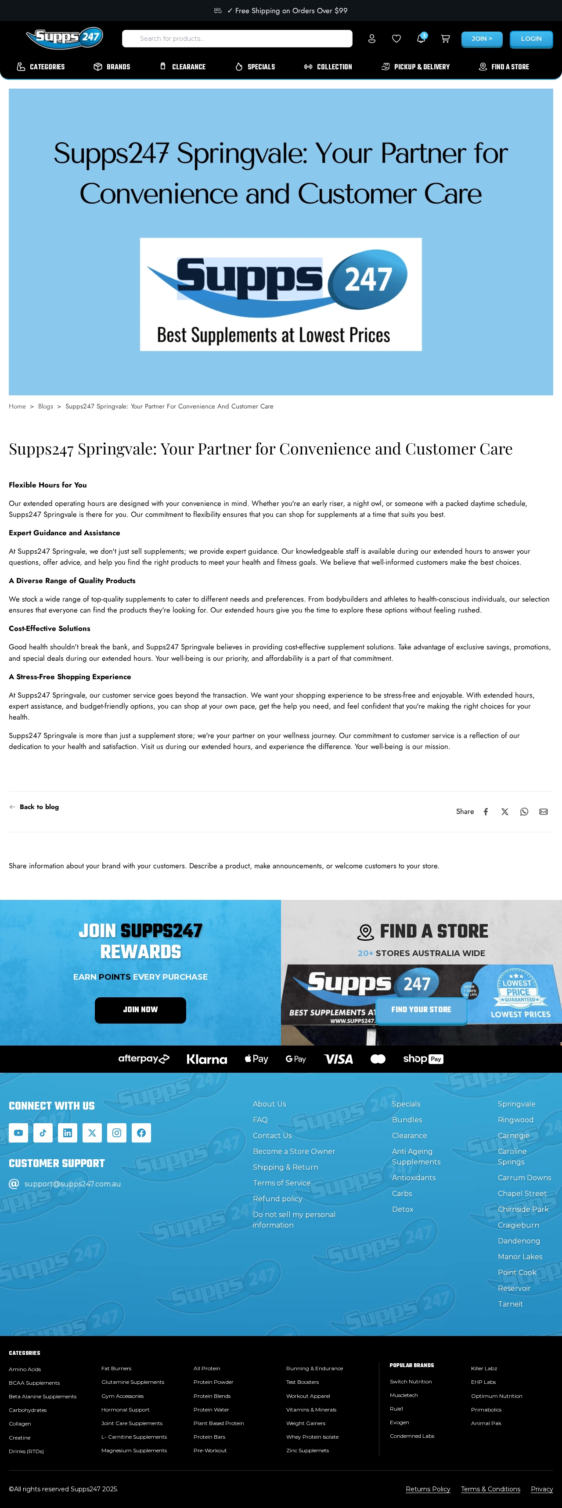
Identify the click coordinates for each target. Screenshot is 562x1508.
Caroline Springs (512, 1156)
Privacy (542, 1489)
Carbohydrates (28, 1410)
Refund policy (278, 1199)
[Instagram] (116, 1133)
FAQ (260, 1120)
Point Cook (517, 1272)
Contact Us (272, 1136)
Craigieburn (518, 1225)
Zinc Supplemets (307, 1450)
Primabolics (486, 1409)
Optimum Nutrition (496, 1396)
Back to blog (39, 807)
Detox (403, 1209)
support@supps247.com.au (73, 1184)
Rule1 (396, 1408)
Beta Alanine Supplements (42, 1396)
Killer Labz (484, 1368)
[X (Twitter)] (92, 1133)
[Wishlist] (396, 38)
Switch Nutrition (411, 1381)
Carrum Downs (524, 1178)
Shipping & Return (285, 1167)
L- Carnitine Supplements (134, 1436)
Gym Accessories (122, 1396)
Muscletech (404, 1395)
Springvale (517, 1104)
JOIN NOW (140, 1010)
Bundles (407, 1120)
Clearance (409, 1136)
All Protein (207, 1368)
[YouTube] (18, 1133)
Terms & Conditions (490, 1489)
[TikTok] (43, 1133)
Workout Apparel (308, 1396)
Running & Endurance (314, 1368)
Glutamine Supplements (132, 1382)
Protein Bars (209, 1436)
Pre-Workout (210, 1450)
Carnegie (514, 1136)
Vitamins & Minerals (311, 1409)
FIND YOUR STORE (421, 1010)
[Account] (372, 38)
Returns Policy (428, 1489)
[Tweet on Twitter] (505, 811)
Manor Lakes (520, 1257)
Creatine (19, 1437)
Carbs (402, 1193)
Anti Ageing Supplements (416, 1156)
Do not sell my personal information (294, 1220)
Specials (406, 1104)
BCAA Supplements (34, 1382)
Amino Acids (25, 1369)
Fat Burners (116, 1368)
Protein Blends (212, 1396)
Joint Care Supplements (131, 1423)
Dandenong (519, 1241)
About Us (269, 1104)
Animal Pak (486, 1423)
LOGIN (531, 39)
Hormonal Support (125, 1409)
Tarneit (510, 1304)
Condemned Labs (412, 1436)
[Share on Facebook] (485, 811)
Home (17, 406)
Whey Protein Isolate (312, 1436)
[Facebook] (141, 1133)
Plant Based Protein (219, 1423)
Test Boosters (302, 1382)
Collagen (20, 1423)
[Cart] (445, 38)
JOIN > (482, 39)
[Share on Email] (543, 811)
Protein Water (211, 1409)
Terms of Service (282, 1183)
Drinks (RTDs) (26, 1451)
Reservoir (514, 1288)
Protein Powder (214, 1382)
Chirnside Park (523, 1209)
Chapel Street (522, 1193)
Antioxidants (414, 1178)
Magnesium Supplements (134, 1450)
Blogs (45, 406)
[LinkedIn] (67, 1133)
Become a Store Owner (294, 1151)
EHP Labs (483, 1382)
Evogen (399, 1422)
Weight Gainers (305, 1423)
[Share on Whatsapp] (524, 811)
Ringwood (516, 1120)
